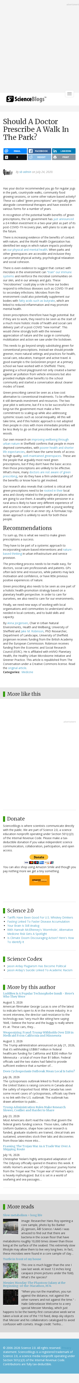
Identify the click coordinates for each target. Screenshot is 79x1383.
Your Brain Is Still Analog (23, 926)
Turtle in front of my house (22, 1259)
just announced (63, 219)
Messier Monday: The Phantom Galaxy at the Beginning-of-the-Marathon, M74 (34, 1284)
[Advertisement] (39, 47)
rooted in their (53, 490)
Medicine (27, 672)
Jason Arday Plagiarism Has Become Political (36, 966)
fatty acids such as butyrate (37, 301)
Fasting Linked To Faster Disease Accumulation (38, 921)
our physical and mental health (27, 250)
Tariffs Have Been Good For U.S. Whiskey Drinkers (40, 917)
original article (17, 668)
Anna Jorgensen (17, 623)
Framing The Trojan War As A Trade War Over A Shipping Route (36, 1147)
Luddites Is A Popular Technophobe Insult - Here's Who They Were (38, 995)
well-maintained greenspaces (42, 456)
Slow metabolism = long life (22, 1215)
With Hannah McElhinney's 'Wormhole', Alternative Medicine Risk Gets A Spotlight (40, 932)
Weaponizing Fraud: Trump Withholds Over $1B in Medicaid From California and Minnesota (38, 1034)
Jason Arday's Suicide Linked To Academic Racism (40, 970)
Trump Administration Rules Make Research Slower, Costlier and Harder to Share (34, 1108)
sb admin (25, 172)
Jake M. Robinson (32, 631)
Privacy (66, 1348)
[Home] (26, 100)
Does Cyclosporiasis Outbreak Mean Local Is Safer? (39, 1071)
